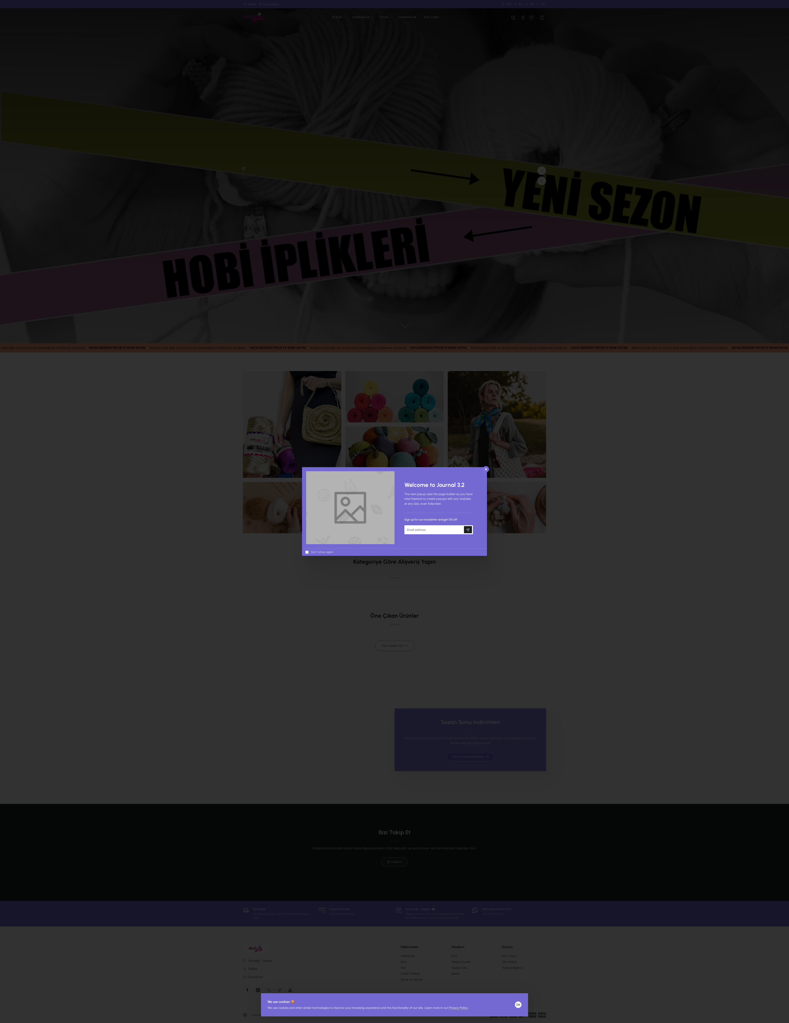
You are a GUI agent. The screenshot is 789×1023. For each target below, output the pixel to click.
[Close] (486, 469)
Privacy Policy (458, 1007)
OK (518, 1004)
